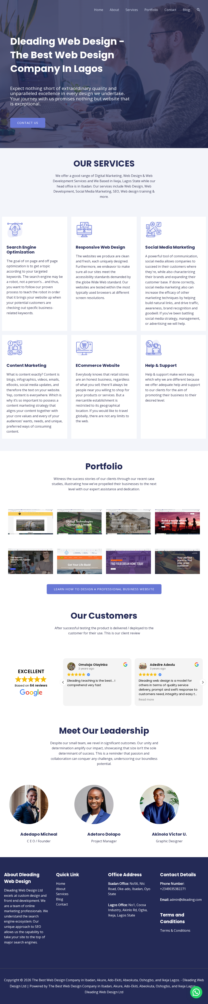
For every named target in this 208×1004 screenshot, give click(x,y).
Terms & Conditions (175, 930)
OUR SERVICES (104, 164)
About (114, 10)
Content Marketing (26, 365)
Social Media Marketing (170, 247)
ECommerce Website (98, 365)
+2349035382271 (173, 889)
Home (98, 10)
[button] (198, 10)
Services (132, 10)
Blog (186, 10)
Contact (170, 10)
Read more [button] (146, 700)
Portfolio (151, 10)
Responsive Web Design (100, 247)
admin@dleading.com (186, 899)
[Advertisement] (104, 50)
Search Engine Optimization (21, 249)
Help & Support (161, 365)
